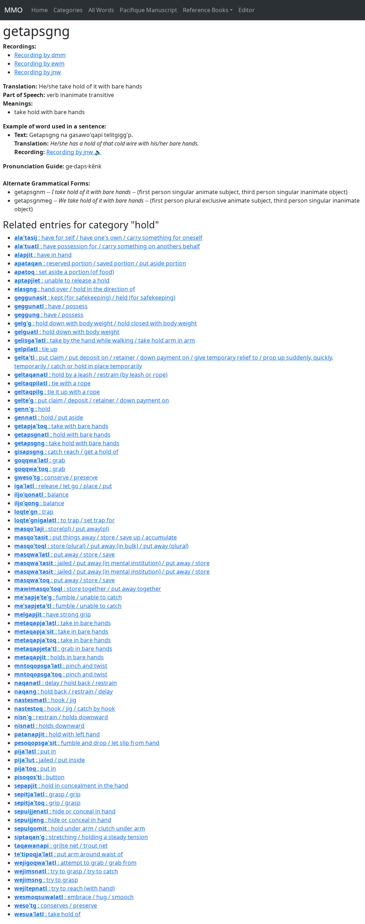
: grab (39, 460)
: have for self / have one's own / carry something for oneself (108, 238)
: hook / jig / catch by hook (64, 708)
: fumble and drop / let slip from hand (86, 743)
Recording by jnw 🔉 (74, 152)
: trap (33, 512)
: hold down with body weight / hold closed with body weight (105, 323)
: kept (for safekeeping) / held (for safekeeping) (94, 297)
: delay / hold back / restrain (65, 683)
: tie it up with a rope (57, 392)
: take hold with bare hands (66, 443)
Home (39, 10)
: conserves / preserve (55, 905)
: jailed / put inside (49, 760)
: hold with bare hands (62, 434)
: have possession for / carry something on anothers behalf (107, 246)
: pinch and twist (60, 666)
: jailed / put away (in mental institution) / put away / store (112, 563)
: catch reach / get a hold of (66, 452)
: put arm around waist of (68, 854)
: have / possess (51, 306)
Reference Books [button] (205, 10)
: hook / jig (45, 700)
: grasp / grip (47, 794)
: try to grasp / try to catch (66, 871)
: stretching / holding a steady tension (81, 837)
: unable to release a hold (61, 280)
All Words (101, 10)
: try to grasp (46, 880)
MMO (13, 10)
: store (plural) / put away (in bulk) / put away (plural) (101, 546)
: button (39, 777)
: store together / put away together (87, 589)
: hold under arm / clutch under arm (79, 828)
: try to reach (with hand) (64, 888)
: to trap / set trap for (64, 520)
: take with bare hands (61, 426)
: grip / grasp (47, 803)
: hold (32, 409)
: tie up (35, 349)
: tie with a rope (52, 383)
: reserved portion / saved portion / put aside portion (100, 263)
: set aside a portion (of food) (64, 272)
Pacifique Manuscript (148, 10)
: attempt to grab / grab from (75, 863)
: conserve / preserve (56, 477)
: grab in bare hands (63, 649)
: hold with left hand (57, 734)
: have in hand (43, 255)
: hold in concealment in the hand (71, 786)
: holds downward (49, 726)
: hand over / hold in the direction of (74, 289)
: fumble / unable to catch (68, 597)
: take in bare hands (62, 623)
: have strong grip (52, 614)
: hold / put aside (48, 417)
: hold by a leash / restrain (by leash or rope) (91, 375)
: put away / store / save (64, 554)
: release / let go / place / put (63, 486)
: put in (35, 751)
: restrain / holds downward (61, 717)
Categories (68, 10)
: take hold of (47, 914)
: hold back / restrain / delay (63, 691)
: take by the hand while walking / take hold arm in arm (104, 340)
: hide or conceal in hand (64, 811)
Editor (246, 10)
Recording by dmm (40, 55)
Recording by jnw (37, 72)
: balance (41, 494)
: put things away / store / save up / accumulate (95, 537)
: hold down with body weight (66, 332)
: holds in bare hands (59, 657)
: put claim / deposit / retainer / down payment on (91, 400)
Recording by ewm (39, 63)
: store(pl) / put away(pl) (61, 529)
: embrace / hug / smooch (74, 897)
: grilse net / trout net (61, 845)
